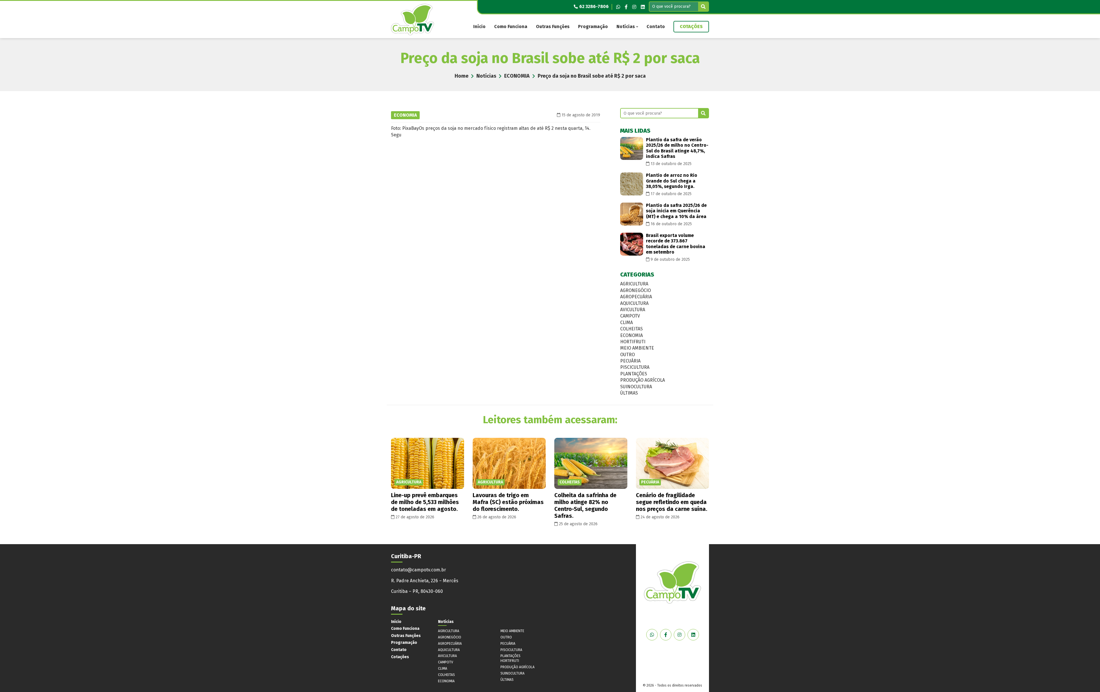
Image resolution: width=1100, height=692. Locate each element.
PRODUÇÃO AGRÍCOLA (642, 380)
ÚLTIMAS (629, 393)
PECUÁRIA (630, 361)
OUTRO (627, 354)
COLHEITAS (631, 329)
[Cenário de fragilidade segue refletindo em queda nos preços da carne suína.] (672, 463)
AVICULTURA (632, 309)
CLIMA (626, 322)
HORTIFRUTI (632, 341)
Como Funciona (510, 26)
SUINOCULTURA (636, 386)
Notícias (625, 26)
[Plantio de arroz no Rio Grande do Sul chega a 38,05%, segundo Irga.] (631, 183)
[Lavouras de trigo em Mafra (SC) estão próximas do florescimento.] (509, 463)
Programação (593, 26)
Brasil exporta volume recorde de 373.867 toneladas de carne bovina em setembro (675, 244)
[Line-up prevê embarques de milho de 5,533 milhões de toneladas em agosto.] (427, 463)
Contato (656, 26)
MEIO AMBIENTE (637, 348)
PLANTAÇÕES (633, 374)
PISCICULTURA (634, 367)
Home (461, 76)
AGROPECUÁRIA (636, 296)
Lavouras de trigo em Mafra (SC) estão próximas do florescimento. (508, 502)
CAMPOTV (630, 316)
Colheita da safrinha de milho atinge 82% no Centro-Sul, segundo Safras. (585, 505)
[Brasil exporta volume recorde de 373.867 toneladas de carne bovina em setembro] (631, 244)
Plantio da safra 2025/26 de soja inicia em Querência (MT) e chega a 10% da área (676, 211)
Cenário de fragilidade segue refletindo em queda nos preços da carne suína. (671, 502)
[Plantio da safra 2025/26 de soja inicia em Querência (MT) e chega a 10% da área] (631, 214)
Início (479, 26)
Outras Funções (552, 26)
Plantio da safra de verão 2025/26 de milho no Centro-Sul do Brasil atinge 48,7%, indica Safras (677, 148)
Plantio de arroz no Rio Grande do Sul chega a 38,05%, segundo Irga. (671, 180)
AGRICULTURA (634, 284)
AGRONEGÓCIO (635, 290)
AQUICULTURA (634, 303)
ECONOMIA (517, 76)
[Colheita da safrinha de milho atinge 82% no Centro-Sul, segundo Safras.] (590, 463)
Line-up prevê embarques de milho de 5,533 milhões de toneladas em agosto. (425, 502)
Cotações (691, 26)
